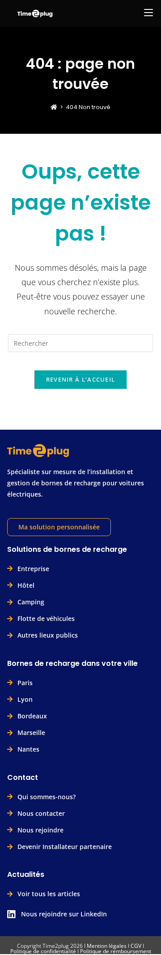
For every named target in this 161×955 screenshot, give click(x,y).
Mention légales (107, 946)
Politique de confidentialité (43, 951)
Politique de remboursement (115, 951)
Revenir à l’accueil (80, 379)
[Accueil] (54, 107)
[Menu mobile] (148, 12)
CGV (136, 946)
